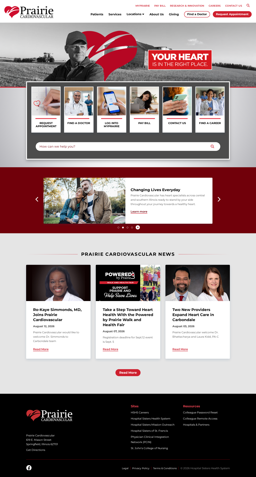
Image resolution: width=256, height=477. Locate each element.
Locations (134, 14)
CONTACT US (233, 5)
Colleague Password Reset (200, 412)
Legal (125, 468)
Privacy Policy (140, 468)
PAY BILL (160, 5)
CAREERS (215, 5)
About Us (156, 14)
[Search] (248, 5)
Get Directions (35, 450)
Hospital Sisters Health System (150, 418)
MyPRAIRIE (142, 5)
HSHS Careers (140, 412)
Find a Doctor (197, 14)
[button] (37, 199)
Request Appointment (232, 14)
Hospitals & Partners (196, 424)
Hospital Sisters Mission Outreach (152, 424)
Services (114, 14)
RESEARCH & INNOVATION (187, 5)
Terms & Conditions (165, 468)
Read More (128, 373)
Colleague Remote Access (200, 418)
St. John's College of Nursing (149, 448)
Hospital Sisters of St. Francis (149, 430)
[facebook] (29, 468)
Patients (97, 14)
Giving (174, 14)
